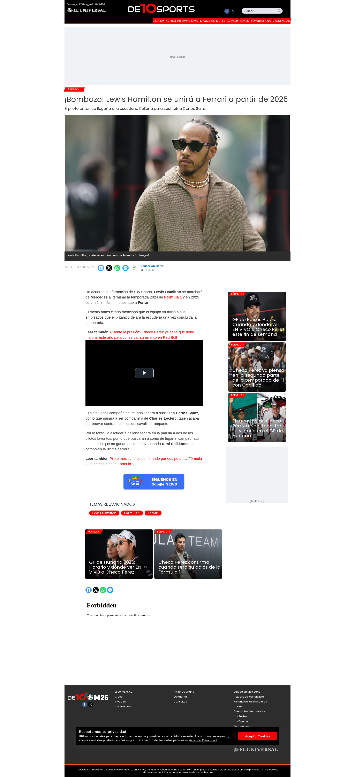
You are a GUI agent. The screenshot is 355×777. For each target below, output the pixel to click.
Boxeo (244, 21)
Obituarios (181, 697)
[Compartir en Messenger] (125, 268)
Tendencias (281, 21)
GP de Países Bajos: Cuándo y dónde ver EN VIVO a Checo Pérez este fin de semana (258, 327)
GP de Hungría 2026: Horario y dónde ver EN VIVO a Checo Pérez (115, 567)
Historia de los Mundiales (250, 702)
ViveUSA (120, 702)
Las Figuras (241, 721)
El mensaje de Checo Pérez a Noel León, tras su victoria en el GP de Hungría (258, 428)
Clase (119, 697)
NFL (269, 21)
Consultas (180, 702)
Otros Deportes (213, 21)
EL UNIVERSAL (123, 692)
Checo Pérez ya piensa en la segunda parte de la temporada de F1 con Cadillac (258, 378)
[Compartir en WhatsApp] (117, 268)
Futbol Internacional (182, 21)
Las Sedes (240, 716)
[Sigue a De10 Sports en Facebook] (226, 11)
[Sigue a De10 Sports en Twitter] (233, 11)
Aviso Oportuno (184, 692)
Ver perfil (147, 270)
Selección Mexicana (247, 692)
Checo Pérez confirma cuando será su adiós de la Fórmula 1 (189, 567)
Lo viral (232, 21)
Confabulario (124, 706)
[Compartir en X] (109, 268)
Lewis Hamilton (104, 513)
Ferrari (153, 513)
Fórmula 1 (258, 21)
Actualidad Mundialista (249, 697)
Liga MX (159, 21)
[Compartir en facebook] (101, 268)
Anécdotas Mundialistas (250, 711)
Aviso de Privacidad (203, 740)
